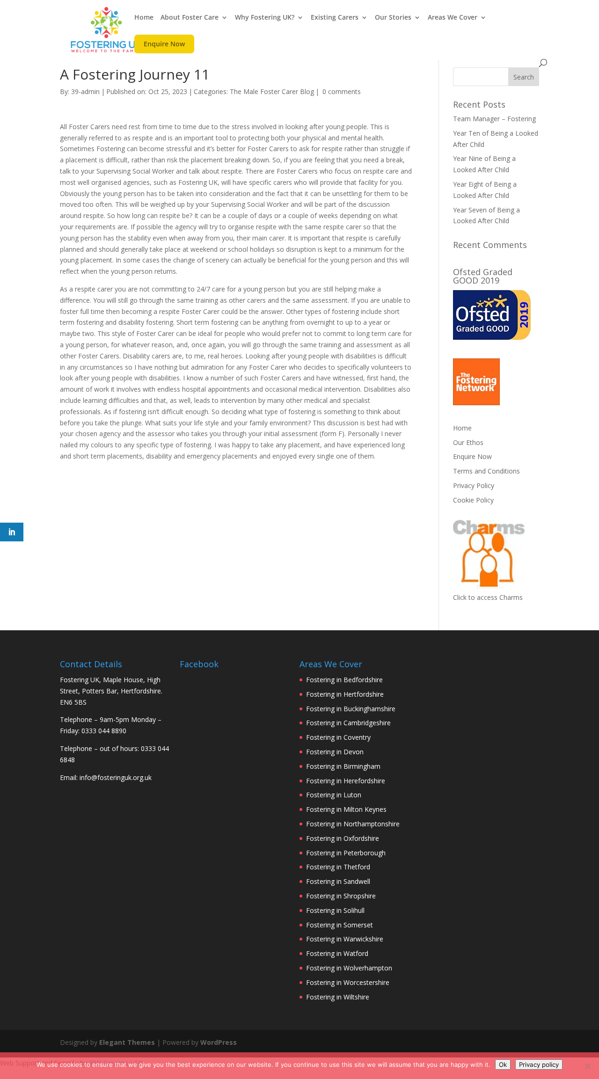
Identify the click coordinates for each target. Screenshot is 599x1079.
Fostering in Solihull (335, 910)
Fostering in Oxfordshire (342, 838)
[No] (587, 1066)
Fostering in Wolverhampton (349, 967)
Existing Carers (334, 18)
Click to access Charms (488, 597)
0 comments (341, 91)
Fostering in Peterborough (346, 852)
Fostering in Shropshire (341, 895)
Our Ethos (468, 442)
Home (143, 18)
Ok (503, 1064)
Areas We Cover (452, 18)
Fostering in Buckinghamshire (350, 708)
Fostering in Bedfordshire (344, 679)
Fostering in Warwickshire (344, 938)
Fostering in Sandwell (338, 881)
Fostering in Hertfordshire (345, 694)
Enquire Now (164, 46)
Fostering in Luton (333, 794)
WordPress (218, 1042)
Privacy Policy (473, 485)
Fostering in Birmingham (343, 766)
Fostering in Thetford (338, 866)
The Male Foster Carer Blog (272, 91)
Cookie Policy (473, 500)
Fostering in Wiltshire (337, 996)
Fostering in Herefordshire (345, 780)
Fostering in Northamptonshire (353, 823)
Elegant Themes (127, 1042)
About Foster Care (190, 18)
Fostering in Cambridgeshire (348, 722)
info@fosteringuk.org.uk (116, 777)
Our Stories (393, 18)
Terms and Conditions (486, 471)
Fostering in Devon (335, 751)
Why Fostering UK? (264, 18)
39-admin (85, 91)
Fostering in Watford (337, 953)
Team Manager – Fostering (494, 118)
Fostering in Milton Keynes (346, 809)
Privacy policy (539, 1064)
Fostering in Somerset (339, 924)
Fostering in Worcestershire (347, 982)
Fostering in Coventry (338, 737)
